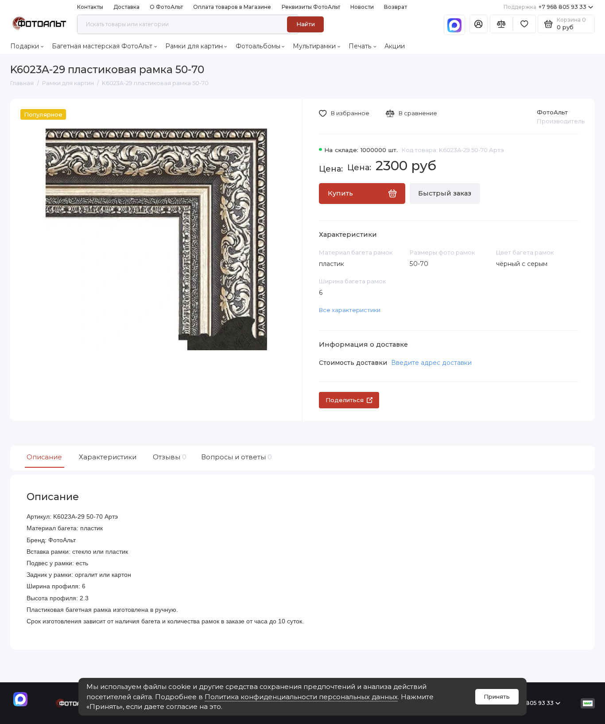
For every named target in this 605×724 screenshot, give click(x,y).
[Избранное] (524, 24)
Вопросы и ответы (235, 457)
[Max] (454, 24)
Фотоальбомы (258, 46)
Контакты (90, 7)
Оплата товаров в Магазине (232, 7)
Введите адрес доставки (431, 362)
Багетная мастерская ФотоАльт (102, 46)
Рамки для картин (194, 46)
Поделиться (345, 399)
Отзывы (169, 457)
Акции (394, 46)
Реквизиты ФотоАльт (311, 7)
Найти (305, 23)
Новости (362, 7)
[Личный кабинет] (478, 24)
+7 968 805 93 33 (545, 7)
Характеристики (107, 457)
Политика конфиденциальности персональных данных (301, 697)
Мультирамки (314, 46)
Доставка (126, 7)
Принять (497, 696)
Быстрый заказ (444, 193)
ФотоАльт (552, 112)
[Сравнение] (501, 24)
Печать (360, 46)
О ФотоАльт (166, 7)
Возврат (395, 7)
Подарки (24, 46)
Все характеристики (349, 309)
